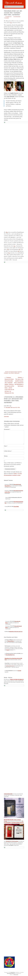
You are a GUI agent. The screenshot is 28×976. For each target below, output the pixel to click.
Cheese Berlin (16, 506)
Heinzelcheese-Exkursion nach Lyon (15, 631)
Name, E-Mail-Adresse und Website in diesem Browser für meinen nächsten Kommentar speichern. (12, 464)
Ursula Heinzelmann (16, 16)
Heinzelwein (20, 371)
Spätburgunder (16, 373)
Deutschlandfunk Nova (10, 654)
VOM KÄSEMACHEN (8, 793)
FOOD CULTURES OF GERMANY (17, 679)
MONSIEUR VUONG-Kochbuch (12, 841)
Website (6, 456)
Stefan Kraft (16, 974)
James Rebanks (11, 373)
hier (11, 22)
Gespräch (19, 670)
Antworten (6, 416)
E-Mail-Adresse (8, 451)
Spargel (7, 650)
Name (6, 446)
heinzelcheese (13, 972)
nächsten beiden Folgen (10, 665)
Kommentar (7, 429)
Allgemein (6, 371)
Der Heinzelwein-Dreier (13, 371)
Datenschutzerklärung (11, 973)
